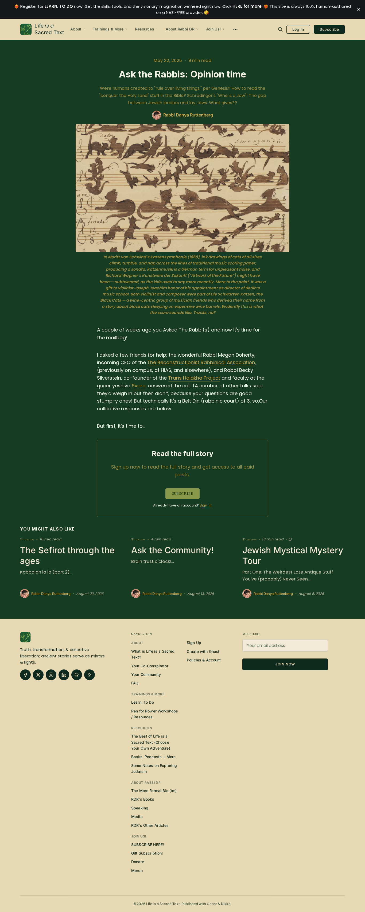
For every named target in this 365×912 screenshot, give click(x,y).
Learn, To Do (142, 702)
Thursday (27, 539)
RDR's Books (142, 799)
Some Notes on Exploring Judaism (154, 768)
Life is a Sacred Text (163, 904)
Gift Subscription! (147, 853)
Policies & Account (204, 660)
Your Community (146, 674)
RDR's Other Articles (150, 825)
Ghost (212, 904)
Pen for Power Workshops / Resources (154, 714)
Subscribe (329, 29)
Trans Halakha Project (194, 378)
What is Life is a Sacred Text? (152, 654)
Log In (298, 29)
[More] (235, 29)
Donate (137, 861)
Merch (137, 870)
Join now (285, 664)
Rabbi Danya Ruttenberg (51, 594)
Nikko (226, 904)
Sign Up (194, 642)
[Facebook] (25, 674)
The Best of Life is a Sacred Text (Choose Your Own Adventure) (150, 742)
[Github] (76, 674)
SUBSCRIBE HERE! (147, 844)
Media (137, 816)
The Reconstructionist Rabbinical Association (201, 362)
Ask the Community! (172, 550)
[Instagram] (51, 674)
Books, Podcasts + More (153, 756)
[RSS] (89, 674)
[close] (358, 9)
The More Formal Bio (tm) (154, 790)
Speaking (139, 808)
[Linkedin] (64, 674)
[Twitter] (38, 674)
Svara (139, 385)
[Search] (280, 29)
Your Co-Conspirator (149, 666)
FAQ (134, 683)
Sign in (206, 505)
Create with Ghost (203, 651)
